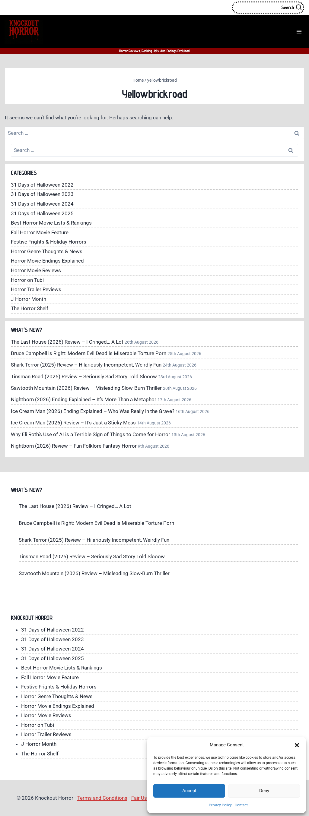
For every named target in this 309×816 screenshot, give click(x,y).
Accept (189, 790)
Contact (241, 805)
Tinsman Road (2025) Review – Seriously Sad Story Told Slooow (84, 376)
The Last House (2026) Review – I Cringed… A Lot (67, 342)
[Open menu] (298, 31)
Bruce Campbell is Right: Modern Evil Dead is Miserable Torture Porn (88, 353)
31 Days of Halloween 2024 (42, 204)
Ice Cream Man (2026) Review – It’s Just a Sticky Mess (73, 423)
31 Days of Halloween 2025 (42, 213)
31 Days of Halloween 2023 (42, 194)
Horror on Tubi (27, 280)
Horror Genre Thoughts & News (46, 251)
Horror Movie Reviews (36, 270)
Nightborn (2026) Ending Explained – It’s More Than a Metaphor (83, 399)
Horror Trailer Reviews (36, 289)
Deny (264, 790)
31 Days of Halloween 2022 (42, 185)
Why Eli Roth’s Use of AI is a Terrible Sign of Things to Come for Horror (90, 434)
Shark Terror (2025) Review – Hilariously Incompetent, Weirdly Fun (86, 365)
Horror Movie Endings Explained (47, 261)
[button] (297, 745)
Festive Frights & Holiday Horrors (48, 242)
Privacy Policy (220, 805)
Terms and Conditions (102, 798)
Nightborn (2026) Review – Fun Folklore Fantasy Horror (74, 446)
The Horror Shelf (29, 308)
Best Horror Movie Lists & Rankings (51, 223)
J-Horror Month (28, 299)
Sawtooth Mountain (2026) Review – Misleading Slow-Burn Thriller (86, 388)
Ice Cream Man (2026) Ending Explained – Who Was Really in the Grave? (92, 411)
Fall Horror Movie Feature (39, 232)
